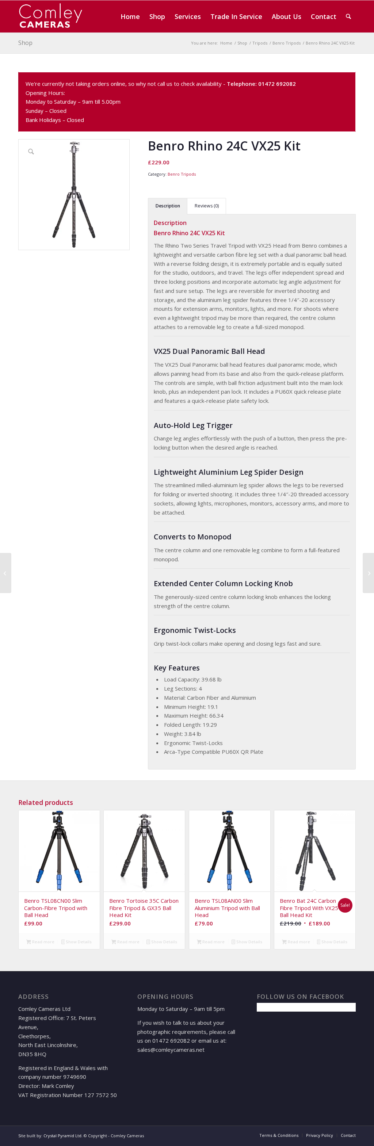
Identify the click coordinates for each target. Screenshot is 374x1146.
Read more (42, 941)
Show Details (78, 941)
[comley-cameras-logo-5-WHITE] (53, 16)
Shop (25, 43)
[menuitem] (130, 16)
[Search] (348, 16)
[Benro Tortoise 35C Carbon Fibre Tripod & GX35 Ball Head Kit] (368, 573)
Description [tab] (168, 206)
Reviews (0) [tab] (207, 206)
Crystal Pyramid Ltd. (63, 1135)
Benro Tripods (182, 174)
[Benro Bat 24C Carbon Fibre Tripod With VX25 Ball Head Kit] (5, 573)
